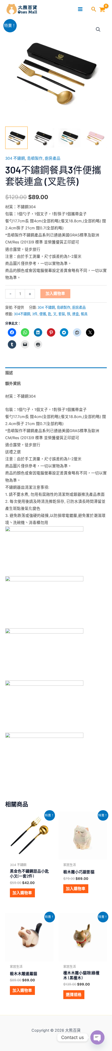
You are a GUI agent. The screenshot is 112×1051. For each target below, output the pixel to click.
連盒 (75, 314)
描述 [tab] (9, 373)
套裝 (61, 314)
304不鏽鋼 (22, 314)
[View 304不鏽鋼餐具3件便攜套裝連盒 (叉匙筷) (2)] (43, 138)
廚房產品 (52, 158)
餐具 (84, 314)
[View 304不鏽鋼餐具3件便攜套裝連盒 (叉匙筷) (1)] (16, 138)
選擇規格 (74, 994)
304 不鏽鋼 (15, 158)
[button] (94, 10)
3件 (35, 314)
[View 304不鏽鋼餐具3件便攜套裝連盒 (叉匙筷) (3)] (95, 138)
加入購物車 (55, 293)
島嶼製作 (35, 158)
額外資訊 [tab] (13, 383)
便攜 (42, 314)
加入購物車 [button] (22, 893)
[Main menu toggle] (80, 9)
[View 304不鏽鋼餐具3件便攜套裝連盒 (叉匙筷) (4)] (69, 138)
